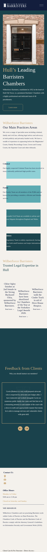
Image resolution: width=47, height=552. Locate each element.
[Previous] (20, 428)
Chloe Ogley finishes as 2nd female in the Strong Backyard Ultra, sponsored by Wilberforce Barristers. (9, 295)
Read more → (9, 309)
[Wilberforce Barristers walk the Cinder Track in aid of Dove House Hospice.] (37, 281)
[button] (40, 274)
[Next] (27, 428)
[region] (23, 406)
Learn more (13, 107)
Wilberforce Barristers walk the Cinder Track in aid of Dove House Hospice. (38, 297)
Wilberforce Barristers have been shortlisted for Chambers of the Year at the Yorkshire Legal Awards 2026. (23, 302)
